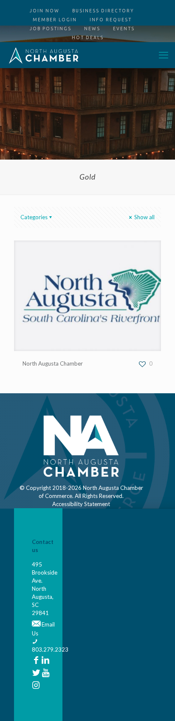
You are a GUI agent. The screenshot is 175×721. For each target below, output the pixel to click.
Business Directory (103, 10)
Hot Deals (88, 37)
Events (124, 28)
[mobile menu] (163, 55)
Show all (144, 217)
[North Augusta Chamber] (43, 55)
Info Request (111, 19)
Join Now (44, 10)
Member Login (55, 19)
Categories (34, 217)
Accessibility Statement (81, 504)
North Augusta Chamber (53, 363)
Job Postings (50, 28)
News (92, 28)
